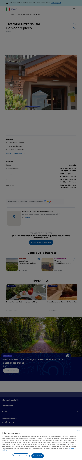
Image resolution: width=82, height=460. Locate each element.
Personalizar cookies (20, 456)
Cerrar (78, 430)
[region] (41, 443)
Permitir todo (38, 456)
